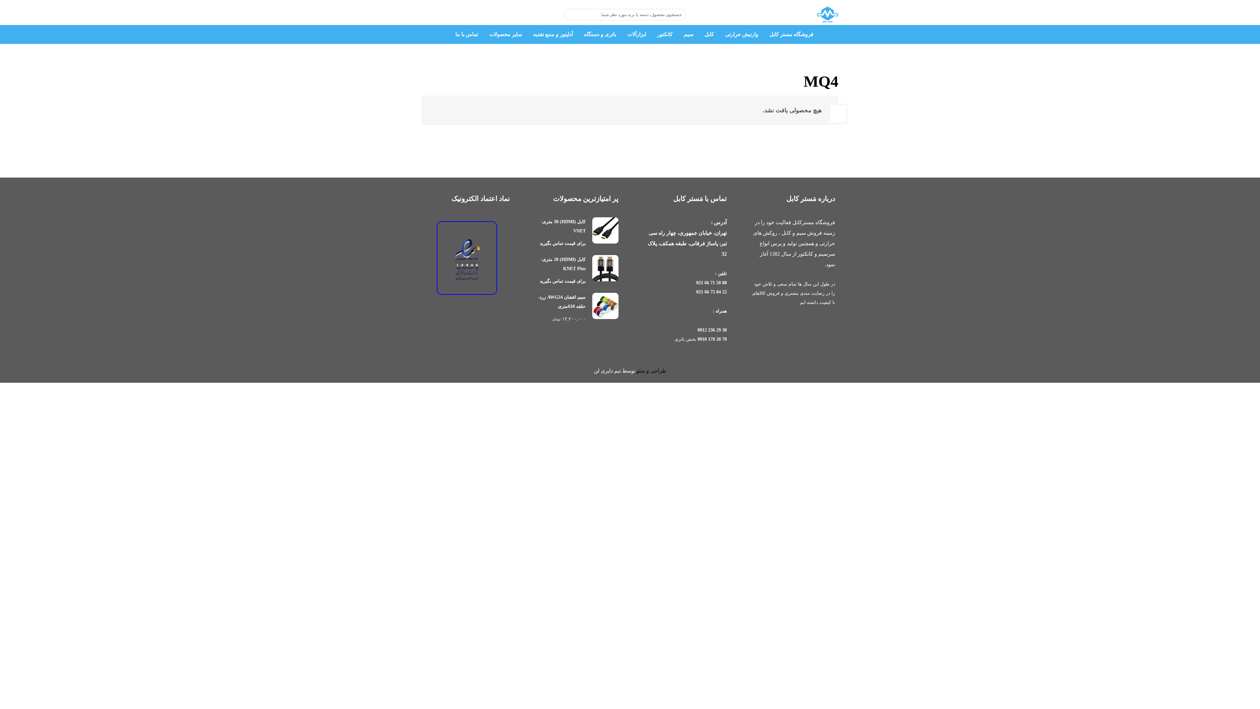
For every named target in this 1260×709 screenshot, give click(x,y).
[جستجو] (572, 15)
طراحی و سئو (651, 371)
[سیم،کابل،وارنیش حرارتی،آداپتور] (827, 15)
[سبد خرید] (484, 14)
